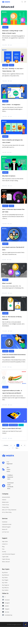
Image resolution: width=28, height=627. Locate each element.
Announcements (6, 497)
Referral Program (6, 527)
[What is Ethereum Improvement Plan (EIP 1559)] (14, 207)
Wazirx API (4, 529)
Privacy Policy (5, 507)
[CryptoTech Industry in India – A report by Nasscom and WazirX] (14, 388)
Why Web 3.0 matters (8, 176)
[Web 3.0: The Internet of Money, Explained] (14, 314)
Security (4, 551)
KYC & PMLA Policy (6, 512)
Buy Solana (5, 577)
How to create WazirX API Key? (11, 428)
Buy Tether (4, 582)
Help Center (5, 541)
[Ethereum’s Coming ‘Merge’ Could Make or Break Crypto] (14, 28)
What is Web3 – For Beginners (11, 104)
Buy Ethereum (5, 575)
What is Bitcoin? (6, 561)
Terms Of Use (5, 504)
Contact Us (4, 544)
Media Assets (5, 502)
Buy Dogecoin (5, 585)
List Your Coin (5, 532)
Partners (4, 499)
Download (4, 522)
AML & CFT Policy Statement (9, 509)
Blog (3, 546)
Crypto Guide (5, 556)
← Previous (5, 445)
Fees (3, 549)
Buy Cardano (5, 590)
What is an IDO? (7, 283)
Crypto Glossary (6, 559)
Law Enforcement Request (8, 554)
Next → (17, 448)
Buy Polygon (5, 580)
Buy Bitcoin (5, 572)
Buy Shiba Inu (5, 587)
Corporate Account (6, 524)
